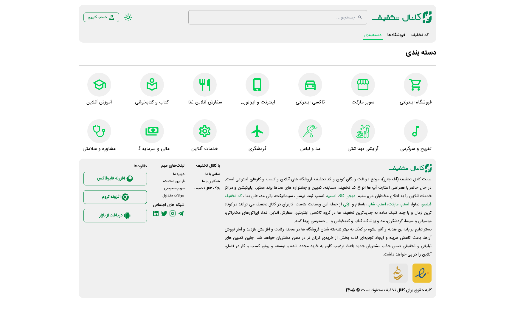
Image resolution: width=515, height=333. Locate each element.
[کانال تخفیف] (402, 17)
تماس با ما (212, 174)
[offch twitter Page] (164, 213)
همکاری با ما (211, 181)
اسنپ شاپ (376, 204)
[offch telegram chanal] (180, 213)
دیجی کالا (347, 196)
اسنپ (331, 196)
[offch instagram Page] (172, 213)
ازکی (346, 204)
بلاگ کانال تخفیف (207, 188)
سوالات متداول (173, 196)
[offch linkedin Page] (155, 213)
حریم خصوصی (174, 188)
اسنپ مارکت (398, 204)
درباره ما (178, 174)
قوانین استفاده (173, 181)
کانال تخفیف (394, 290)
